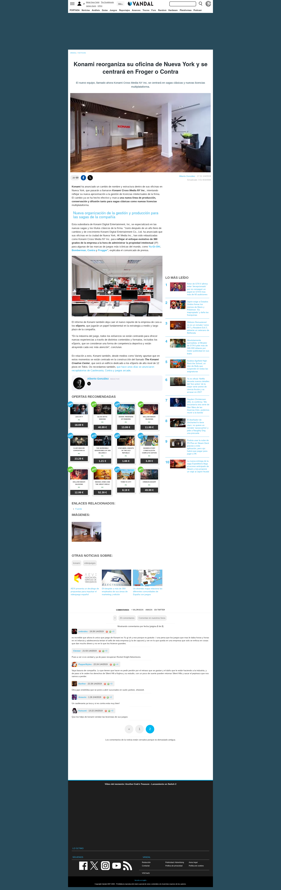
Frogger (102, 250)
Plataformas (186, 10)
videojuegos (90, 563)
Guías (105, 10)
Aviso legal (193, 862)
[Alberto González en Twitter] (89, 383)
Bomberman (79, 250)
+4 (116, 664)
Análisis (96, 10)
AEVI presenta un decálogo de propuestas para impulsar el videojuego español (85, 591)
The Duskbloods (107, 2)
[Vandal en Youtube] (116, 865)
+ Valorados (137, 610)
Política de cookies (196, 866)
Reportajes (124, 10)
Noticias (86, 10)
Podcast (197, 10)
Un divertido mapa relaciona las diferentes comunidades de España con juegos (147, 591)
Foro (153, 10)
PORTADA (75, 10)
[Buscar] (200, 3)
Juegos (113, 10)
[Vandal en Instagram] (105, 865)
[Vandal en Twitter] (94, 865)
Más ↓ (120, 4)
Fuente (78, 509)
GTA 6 (100, 6)
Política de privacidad (174, 866)
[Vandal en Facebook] (83, 865)
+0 (112, 631)
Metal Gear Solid (92, 2)
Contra (91, 250)
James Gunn (91, 6)
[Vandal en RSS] (127, 865)
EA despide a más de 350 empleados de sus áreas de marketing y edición (115, 591)
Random (162, 10)
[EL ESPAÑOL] (208, 4)
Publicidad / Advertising (174, 862)
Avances (136, 10)
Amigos (148, 610)
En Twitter (159, 610)
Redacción (146, 862)
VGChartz (146, 873)
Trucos (146, 10)
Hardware (173, 10)
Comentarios (122, 610)
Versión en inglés (140, 880)
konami (76, 563)
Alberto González (187, 176)
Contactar (146, 866)
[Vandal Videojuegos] (140, 3)
